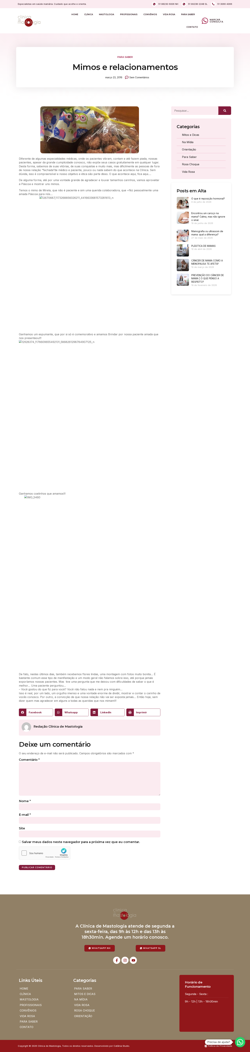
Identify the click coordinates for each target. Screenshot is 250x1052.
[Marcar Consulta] (205, 20)
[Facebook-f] (116, 960)
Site (22, 828)
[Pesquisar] (224, 110)
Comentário (29, 760)
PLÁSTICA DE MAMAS (203, 245)
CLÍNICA (88, 14)
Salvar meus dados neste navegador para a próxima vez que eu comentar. (81, 842)
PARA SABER (188, 14)
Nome (25, 801)
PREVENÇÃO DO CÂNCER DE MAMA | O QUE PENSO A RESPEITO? (207, 278)
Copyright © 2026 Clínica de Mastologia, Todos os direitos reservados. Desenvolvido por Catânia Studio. (74, 1046)
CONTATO (192, 27)
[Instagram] (125, 960)
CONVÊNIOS (150, 14)
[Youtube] (133, 960)
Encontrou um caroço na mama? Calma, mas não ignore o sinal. (208, 216)
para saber (125, 57)
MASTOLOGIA (106, 14)
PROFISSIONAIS (128, 14)
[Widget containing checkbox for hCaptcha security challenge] (44, 853)
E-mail (25, 815)
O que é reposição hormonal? (208, 198)
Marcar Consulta (216, 20)
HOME (74, 14)
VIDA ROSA (169, 14)
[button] (36, 712)
